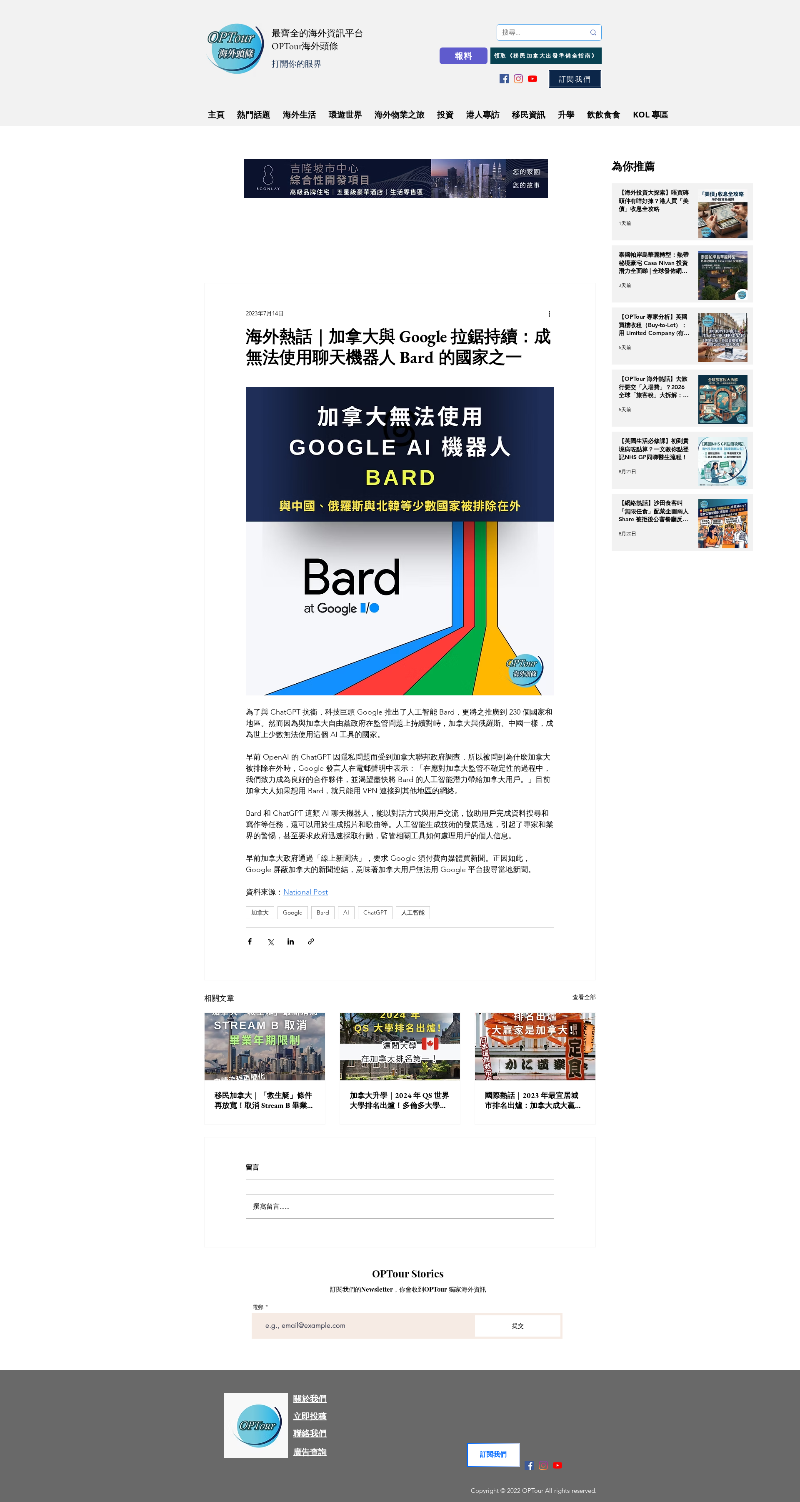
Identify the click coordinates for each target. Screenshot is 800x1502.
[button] (525, 637)
